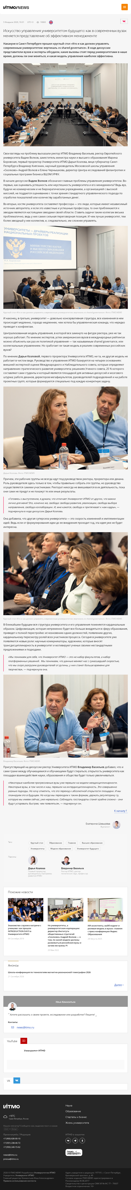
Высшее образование (92, 843)
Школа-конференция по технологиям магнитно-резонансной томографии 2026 (49, 972)
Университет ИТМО (34, 1050)
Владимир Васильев (72, 868)
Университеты (37, 848)
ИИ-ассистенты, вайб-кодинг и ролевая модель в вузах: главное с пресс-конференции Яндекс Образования (105, 930)
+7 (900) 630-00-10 (11, 1138)
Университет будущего (88, 848)
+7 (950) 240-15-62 (11, 1147)
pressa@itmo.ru (11, 1159)
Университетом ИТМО (44, 1172)
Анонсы (13, 965)
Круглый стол (37, 843)
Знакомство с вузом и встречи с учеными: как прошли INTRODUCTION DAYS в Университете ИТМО (24, 930)
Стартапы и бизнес (76, 1117)
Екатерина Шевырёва (98, 823)
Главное (72, 843)
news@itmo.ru (25, 1027)
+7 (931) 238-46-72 (11, 1142)
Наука (69, 1105)
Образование (55, 843)
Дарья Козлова (36, 868)
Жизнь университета (77, 1122)
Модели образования (60, 848)
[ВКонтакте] (124, 21)
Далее (118, 985)
